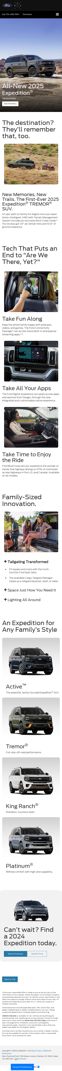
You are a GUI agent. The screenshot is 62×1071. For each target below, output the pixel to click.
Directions (27, 14)
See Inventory (10, 103)
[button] (10, 14)
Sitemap (31, 1051)
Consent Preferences (22, 1067)
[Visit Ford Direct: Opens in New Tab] (21, 1059)
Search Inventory (15, 953)
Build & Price (37, 953)
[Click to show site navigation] (57, 14)
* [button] (57, 220)
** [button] (21, 334)
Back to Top (10, 979)
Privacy (39, 1051)
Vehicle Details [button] (9, 98)
